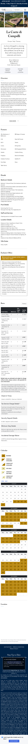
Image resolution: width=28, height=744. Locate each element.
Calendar (7, 72)
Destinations (8, 647)
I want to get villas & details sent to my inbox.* (13, 738)
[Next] (26, 19)
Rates (20, 70)
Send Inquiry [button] (14, 741)
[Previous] (2, 19)
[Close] (23, 659)
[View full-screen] (21, 25)
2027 (6, 481)
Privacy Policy (14, 649)
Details (8, 70)
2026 (2, 481)
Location (20, 72)
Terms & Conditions (18, 647)
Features (20, 69)
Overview (7, 69)
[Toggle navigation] (25, 9)
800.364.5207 (6, 1)
